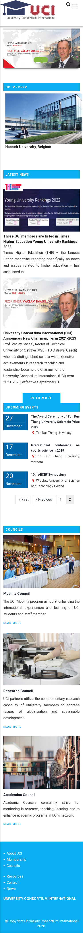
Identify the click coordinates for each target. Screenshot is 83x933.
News (11, 889)
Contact (12, 882)
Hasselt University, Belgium (26, 147)
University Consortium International (51, 921)
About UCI (14, 853)
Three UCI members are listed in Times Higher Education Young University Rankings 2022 (40, 241)
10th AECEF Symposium (48, 474)
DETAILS (40, 60)
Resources (15, 876)
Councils (13, 866)
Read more (41, 398)
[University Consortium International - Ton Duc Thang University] (27, 16)
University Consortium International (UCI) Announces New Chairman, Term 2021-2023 (39, 335)
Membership (16, 859)
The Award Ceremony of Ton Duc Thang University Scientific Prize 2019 (55, 422)
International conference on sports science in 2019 (55, 447)
